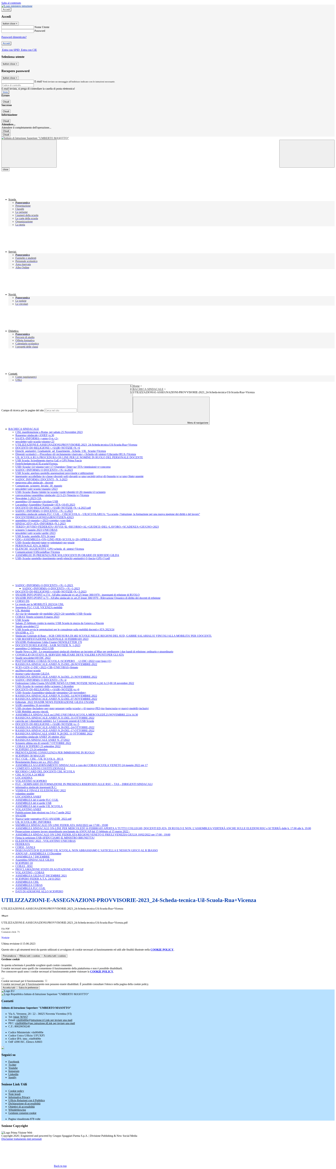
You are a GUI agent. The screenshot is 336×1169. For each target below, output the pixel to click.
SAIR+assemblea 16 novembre (32, 705)
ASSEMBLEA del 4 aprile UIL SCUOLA (39, 806)
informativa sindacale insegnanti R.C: (36, 787)
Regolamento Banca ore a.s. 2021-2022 (37, 762)
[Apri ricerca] (307, 154)
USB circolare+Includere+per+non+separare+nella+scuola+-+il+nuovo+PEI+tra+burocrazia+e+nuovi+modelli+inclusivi (82, 708)
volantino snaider (24, 793)
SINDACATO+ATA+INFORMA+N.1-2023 (40, 523)
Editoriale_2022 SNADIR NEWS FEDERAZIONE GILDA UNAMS (54, 702)
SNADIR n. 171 (24, 632)
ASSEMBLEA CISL (27, 881)
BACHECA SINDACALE (148, 389)
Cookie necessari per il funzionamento (22, 980)
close (5, 169)
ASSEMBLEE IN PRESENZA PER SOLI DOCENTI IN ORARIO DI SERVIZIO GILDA (67, 555)
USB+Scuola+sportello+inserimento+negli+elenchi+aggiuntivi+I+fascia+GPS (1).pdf (62, 558)
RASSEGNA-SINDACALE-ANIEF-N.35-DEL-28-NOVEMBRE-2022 (56, 664)
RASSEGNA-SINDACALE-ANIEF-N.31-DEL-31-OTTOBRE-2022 (54, 717)
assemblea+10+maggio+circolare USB (36, 501)
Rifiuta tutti (29, 956)
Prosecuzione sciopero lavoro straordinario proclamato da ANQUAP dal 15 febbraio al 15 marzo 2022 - (72, 831)
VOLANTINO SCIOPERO (31, 780)
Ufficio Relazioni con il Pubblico (26, 1100)
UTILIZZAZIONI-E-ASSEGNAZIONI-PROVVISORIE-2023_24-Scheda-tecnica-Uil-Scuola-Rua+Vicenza (76, 444)
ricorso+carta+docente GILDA (32, 673)
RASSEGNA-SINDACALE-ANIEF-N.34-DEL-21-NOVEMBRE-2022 (56, 676)
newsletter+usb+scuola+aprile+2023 (35, 533)
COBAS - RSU (24, 866)
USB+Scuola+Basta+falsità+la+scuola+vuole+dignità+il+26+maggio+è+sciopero (60, 492)
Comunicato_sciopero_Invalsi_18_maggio (38, 485)
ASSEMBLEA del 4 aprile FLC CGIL (36, 799)
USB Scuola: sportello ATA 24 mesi (35, 536)
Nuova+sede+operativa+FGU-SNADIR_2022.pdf (43, 818)
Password (39, 30)
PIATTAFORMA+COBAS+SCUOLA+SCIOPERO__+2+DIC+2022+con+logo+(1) (63, 661)
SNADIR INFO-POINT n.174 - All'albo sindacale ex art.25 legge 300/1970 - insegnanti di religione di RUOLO (77, 594)
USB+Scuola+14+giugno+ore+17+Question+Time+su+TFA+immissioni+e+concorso (63, 466)
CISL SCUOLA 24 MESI (29, 774)
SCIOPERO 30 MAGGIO (30, 755)
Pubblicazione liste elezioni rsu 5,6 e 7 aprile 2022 (43, 812)
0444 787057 (20, 1016)
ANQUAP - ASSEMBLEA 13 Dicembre (38, 853)
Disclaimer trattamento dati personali (21, 1138)
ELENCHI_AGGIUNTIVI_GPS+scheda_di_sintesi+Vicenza (49, 548)
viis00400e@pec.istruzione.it (45, 1023)
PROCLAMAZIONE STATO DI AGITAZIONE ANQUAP (49, 869)
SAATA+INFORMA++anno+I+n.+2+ (36, 438)
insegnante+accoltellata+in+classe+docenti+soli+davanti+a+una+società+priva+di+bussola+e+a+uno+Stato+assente (79, 476)
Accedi (6, 9)
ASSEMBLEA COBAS (29, 885)
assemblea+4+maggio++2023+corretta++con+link (43, 520)
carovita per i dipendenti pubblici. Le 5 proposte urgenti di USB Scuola (54, 720)
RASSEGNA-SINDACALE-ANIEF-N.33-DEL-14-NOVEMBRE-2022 (56, 695)
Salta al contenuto (11, 2)
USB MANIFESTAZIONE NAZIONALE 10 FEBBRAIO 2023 (51, 638)
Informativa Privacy (19, 1097)
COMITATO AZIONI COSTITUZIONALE (40, 768)
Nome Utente (41, 27)
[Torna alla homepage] (168, 138)
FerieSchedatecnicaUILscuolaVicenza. (36, 463)
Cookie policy (16, 1090)
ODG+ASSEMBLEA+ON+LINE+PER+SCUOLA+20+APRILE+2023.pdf (58, 539)
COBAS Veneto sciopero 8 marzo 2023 (37, 616)
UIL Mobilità (22, 610)
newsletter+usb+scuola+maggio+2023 (36, 488)
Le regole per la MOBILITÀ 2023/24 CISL (39, 604)
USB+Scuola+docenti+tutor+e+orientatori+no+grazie (45, 542)
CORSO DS (22, 601)
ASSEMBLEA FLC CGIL (30, 888)
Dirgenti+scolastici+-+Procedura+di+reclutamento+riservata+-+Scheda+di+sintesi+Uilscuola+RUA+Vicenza (75, 454)
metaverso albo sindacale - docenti (34, 482)
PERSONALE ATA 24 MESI (32, 545)
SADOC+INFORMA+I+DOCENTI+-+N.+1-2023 (44, 585)
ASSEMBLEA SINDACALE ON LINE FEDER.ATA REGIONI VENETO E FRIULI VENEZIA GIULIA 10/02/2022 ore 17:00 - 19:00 (92, 834)
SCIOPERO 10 (24, 862)
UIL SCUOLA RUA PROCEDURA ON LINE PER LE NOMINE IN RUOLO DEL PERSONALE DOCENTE (79, 457)
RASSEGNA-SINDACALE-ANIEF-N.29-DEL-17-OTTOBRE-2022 (54, 730)
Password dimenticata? (14, 37)
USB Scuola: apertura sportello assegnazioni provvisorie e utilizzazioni (54, 473)
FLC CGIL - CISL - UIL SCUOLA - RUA (39, 758)
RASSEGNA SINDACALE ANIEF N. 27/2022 (42, 739)
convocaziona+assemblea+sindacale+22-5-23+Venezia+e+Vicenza (52, 495)
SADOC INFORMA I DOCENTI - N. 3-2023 (41, 479)
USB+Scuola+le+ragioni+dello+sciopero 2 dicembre (44, 686)
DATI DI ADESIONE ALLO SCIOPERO (39, 891)
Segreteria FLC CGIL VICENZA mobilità (38, 607)
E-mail (38, 81)
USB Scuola (22, 620)
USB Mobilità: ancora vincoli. (32, 711)
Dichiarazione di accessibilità (24, 1103)
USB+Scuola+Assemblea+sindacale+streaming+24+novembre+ (50, 692)
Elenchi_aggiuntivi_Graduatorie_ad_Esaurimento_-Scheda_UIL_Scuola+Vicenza (60, 451)
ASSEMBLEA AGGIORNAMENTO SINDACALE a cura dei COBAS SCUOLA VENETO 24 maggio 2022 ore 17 (81, 765)
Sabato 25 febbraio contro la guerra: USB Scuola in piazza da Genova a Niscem (59, 623)
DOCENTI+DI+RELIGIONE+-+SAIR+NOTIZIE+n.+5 (47, 724)
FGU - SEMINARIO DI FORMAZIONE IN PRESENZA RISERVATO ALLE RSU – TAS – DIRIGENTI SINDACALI (83, 784)
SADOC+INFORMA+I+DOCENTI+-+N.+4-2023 (44, 469)
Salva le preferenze (28, 987)
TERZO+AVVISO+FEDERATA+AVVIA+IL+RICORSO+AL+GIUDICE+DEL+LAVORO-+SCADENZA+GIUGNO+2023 (87, 526)
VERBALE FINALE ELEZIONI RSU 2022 (40, 790)
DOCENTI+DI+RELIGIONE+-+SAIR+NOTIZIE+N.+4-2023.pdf (53, 507)
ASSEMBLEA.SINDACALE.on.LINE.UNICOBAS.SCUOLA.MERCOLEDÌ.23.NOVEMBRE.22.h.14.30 (76, 714)
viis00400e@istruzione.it (44, 1020)
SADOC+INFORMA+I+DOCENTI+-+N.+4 (40, 679)
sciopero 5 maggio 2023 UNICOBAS (36, 529)
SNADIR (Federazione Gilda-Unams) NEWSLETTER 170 (48, 642)
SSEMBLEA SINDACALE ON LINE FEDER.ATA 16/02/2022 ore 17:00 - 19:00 (61, 825)
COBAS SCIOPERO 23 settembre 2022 (38, 746)
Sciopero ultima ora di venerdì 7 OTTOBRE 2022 (43, 743)
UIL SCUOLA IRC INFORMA (33, 821)
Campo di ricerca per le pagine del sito (22, 410)
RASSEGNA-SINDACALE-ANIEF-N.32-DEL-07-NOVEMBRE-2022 (56, 698)
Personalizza (9, 956)
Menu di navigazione (197, 422)
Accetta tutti (55, 956)
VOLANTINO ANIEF (28, 809)
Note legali (14, 1094)
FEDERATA (22, 844)
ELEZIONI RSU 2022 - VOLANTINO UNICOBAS (45, 840)
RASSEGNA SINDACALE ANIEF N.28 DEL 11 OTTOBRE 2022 (53, 733)
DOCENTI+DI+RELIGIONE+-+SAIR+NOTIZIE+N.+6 (47, 447)
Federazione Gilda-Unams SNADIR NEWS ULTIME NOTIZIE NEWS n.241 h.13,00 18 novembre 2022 (74, 683)
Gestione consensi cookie (22, 1112)
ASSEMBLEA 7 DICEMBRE (32, 856)
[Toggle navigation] (29, 154)
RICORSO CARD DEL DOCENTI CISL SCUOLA (45, 771)
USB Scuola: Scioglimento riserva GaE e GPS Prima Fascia (48, 460)
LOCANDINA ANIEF (28, 796)
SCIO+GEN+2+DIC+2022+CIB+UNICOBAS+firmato (46, 667)
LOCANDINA (24, 777)
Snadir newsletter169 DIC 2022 (33, 657)
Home (136, 385)
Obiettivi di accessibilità (21, 1106)
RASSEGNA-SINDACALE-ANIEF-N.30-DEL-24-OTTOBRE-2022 (54, 727)
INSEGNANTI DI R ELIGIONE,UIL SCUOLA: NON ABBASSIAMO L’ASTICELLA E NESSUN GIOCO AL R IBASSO (86, 850)
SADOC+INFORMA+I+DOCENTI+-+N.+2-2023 (44, 510)
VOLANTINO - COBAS (29, 872)
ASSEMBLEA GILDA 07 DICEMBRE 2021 (41, 875)
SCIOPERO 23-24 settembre (31, 749)
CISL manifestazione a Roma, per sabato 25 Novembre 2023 (49, 432)
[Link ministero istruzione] (16, 6)
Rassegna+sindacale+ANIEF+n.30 (34, 435)
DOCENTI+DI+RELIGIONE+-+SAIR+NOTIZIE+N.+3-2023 (50, 591)
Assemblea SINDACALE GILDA (34, 859)
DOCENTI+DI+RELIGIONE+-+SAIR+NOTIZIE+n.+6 (47, 689)
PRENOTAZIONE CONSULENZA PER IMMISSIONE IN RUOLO (54, 752)
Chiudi (6, 101)
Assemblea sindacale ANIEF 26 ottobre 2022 (40, 736)
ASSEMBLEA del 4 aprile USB (33, 803)
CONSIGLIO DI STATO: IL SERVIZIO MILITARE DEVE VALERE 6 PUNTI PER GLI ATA (69, 654)
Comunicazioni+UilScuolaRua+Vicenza (37, 551)
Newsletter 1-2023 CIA (28, 498)
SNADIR (20, 815)
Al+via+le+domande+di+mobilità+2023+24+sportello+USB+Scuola (53, 613)
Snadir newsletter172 (27, 626)
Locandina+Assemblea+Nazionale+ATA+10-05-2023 (45, 504)
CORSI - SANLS (25, 847)
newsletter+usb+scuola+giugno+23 (34, 441)
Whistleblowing (17, 1109)
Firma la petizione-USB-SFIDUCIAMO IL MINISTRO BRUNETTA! (54, 837)
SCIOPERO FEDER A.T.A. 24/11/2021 (38, 878)
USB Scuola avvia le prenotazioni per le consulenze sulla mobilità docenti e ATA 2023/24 (64, 629)
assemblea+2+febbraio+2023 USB (34, 648)
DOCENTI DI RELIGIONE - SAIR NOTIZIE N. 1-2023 (47, 645)
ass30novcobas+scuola (28, 670)
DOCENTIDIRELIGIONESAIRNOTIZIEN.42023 (44, 517)
